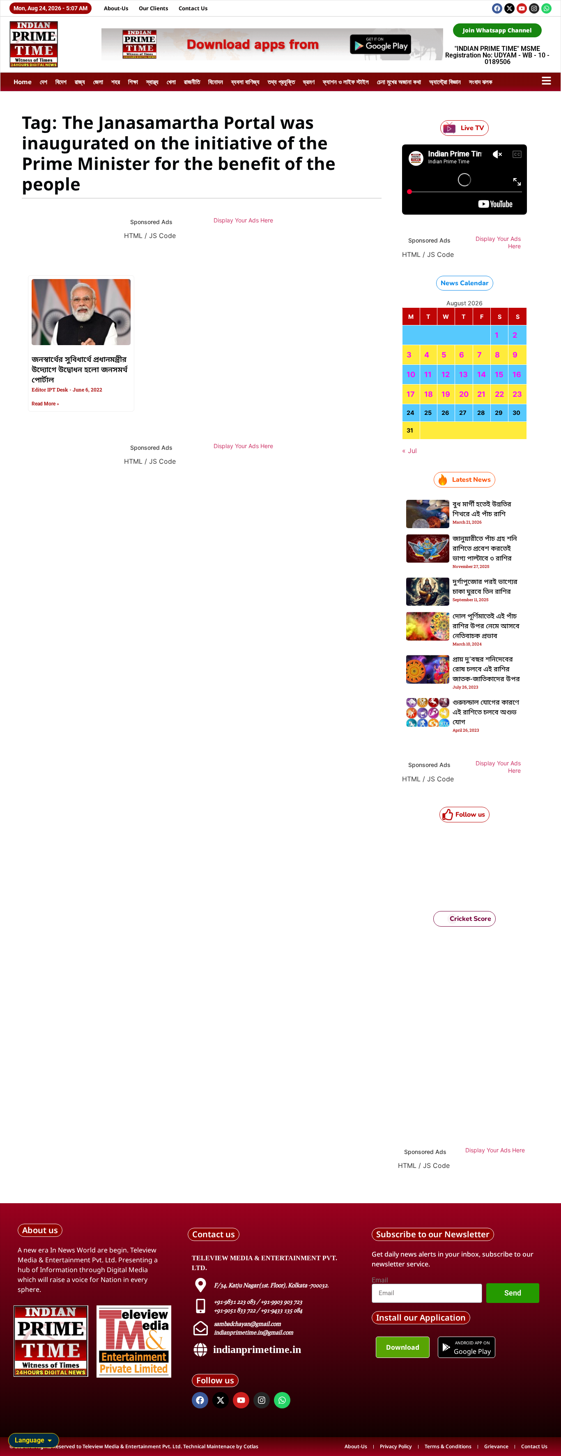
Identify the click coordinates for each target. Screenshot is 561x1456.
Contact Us (193, 8)
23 (517, 394)
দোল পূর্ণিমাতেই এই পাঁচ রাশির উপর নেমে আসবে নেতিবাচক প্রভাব (486, 626)
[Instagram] (534, 8)
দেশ (43, 82)
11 (428, 374)
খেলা (171, 82)
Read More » (45, 404)
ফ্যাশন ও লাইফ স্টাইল (346, 82)
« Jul (409, 450)
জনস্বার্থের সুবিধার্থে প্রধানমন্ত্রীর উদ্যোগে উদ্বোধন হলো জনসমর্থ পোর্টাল (79, 370)
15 (499, 374)
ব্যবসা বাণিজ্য (245, 82)
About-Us (116, 8)
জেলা (98, 82)
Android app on (472, 1343)
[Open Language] (49, 1440)
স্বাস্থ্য (152, 82)
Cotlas (251, 1446)
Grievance (496, 1446)
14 (481, 374)
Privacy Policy (396, 1446)
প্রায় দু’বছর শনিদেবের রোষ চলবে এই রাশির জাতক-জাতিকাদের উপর (486, 669)
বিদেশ (61, 82)
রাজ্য (80, 82)
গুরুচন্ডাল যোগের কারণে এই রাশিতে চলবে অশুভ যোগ (486, 712)
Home (23, 82)
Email (380, 1280)
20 (464, 394)
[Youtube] (522, 8)
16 (517, 374)
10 (411, 374)
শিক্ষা (133, 82)
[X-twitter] (509, 8)
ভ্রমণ (309, 82)
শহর (115, 82)
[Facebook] (497, 8)
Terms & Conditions (448, 1446)
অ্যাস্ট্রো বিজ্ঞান (445, 82)
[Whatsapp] (546, 8)
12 (445, 374)
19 (445, 394)
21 (481, 394)
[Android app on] (446, 1347)
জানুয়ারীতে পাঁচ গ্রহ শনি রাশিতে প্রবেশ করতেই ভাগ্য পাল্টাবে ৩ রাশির (485, 549)
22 (499, 394)
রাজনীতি (192, 82)
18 (428, 394)
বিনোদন (215, 82)
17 (411, 394)
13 (463, 374)
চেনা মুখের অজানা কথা (399, 82)
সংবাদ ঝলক (480, 82)
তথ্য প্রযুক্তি (281, 82)
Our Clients (153, 8)
